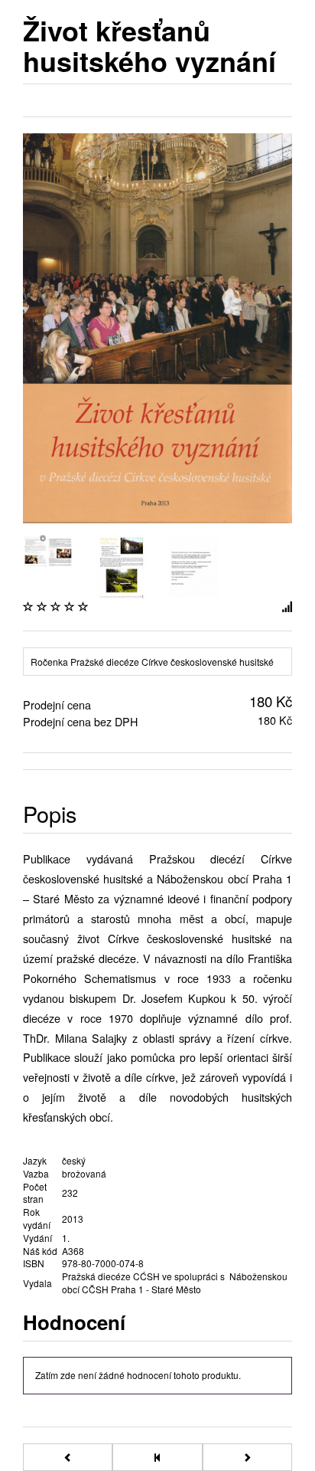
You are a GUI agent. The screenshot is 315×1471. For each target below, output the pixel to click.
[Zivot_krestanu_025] (121, 565)
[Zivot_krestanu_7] (48, 548)
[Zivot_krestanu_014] (194, 564)
